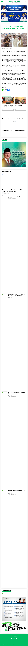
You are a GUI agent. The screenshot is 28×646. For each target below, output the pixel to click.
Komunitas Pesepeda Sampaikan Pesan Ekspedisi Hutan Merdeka (20, 117)
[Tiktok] (16, 638)
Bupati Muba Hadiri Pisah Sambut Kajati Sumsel (16, 393)
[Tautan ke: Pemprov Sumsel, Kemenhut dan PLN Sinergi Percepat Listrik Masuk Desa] (14, 181)
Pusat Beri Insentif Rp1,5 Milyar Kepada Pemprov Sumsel (7, 117)
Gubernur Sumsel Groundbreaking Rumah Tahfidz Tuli (17, 491)
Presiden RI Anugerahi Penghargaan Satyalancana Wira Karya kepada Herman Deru (20, 129)
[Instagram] (14, 638)
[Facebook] (12, 638)
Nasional (3, 30)
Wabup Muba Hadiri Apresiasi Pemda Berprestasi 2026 (18, 106)
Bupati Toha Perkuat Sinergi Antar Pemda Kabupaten (7, 129)
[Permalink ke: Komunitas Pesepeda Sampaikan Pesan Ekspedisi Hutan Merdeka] (20, 112)
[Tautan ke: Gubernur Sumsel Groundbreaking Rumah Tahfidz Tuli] (4, 538)
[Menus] (2, 1)
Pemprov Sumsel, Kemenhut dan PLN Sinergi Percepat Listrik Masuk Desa (13, 190)
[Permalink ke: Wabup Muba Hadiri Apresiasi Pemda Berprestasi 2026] (20, 100)
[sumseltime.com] (14, 1)
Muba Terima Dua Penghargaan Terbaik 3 (16, 196)
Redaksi (14, 644)
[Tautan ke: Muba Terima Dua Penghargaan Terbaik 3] (4, 243)
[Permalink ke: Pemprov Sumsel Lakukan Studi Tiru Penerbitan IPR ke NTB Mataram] (8, 100)
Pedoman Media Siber (10, 643)
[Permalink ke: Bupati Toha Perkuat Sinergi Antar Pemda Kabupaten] (8, 124)
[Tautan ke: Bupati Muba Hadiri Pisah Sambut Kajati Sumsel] (4, 440)
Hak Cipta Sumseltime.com (6, 644)
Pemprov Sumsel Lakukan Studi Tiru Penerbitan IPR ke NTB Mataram (7, 106)
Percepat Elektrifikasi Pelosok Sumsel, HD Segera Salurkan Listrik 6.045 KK (16, 295)
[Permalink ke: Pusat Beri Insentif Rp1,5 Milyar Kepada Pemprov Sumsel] (8, 112)
